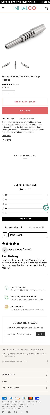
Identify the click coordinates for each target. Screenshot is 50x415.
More (4, 381)
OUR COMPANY (8, 375)
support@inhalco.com (36, 309)
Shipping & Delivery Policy (15, 406)
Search (21, 402)
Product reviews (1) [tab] (13, 227)
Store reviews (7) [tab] (36, 227)
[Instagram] (15, 412)
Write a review (25, 218)
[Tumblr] (21, 412)
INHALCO (8, 402)
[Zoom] (7, 55)
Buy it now (25, 111)
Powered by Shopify (12, 409)
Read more (6, 136)
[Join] (46, 361)
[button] (7, 84)
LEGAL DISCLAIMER (10, 388)
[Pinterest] (9, 412)
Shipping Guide (27, 118)
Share (8, 140)
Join (40, 334)
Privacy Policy (34, 402)
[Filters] (4, 234)
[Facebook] (3, 412)
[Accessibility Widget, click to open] (46, 207)
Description (8, 118)
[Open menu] (6, 8)
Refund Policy (9, 404)
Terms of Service (25, 404)
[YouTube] (27, 412)
